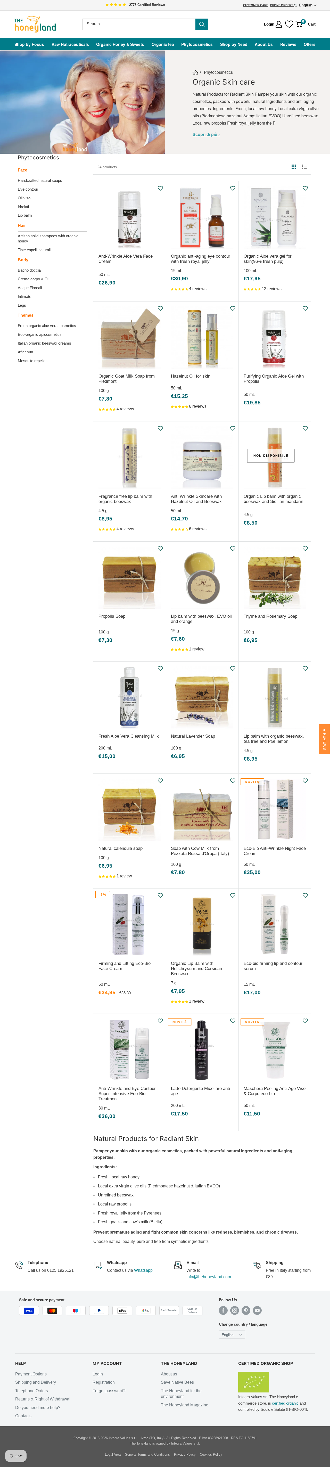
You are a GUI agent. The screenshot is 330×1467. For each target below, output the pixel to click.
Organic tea (163, 44)
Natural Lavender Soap (193, 736)
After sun (25, 352)
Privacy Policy (185, 1454)
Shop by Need (234, 44)
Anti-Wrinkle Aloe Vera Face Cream (125, 259)
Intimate (24, 296)
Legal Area (113, 1454)
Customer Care (255, 5)
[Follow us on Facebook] (223, 1310)
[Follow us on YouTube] (257, 1310)
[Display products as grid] (294, 167)
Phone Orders (282, 5)
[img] (116, 5)
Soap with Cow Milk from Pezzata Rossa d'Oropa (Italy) (200, 851)
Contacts (23, 1416)
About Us (264, 44)
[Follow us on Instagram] (234, 1310)
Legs (22, 305)
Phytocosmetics (197, 44)
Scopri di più (206, 134)
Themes (26, 315)
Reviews (288, 44)
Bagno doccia (29, 270)
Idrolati (23, 207)
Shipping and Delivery (35, 1382)
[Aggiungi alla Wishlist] (160, 188)
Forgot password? (109, 1391)
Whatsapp (143, 1270)
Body (23, 260)
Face (22, 170)
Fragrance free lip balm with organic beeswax (125, 499)
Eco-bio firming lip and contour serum (273, 966)
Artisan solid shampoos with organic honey (48, 238)
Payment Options (31, 1374)
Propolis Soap (111, 616)
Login (98, 1374)
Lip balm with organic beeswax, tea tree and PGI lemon (274, 739)
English (228, 1335)
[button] (180, 289)
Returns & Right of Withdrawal (42, 1399)
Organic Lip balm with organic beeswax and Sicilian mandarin (273, 499)
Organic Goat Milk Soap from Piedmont (126, 379)
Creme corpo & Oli (33, 279)
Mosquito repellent (33, 360)
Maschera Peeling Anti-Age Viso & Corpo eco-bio (275, 1091)
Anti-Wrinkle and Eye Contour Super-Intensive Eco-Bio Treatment (127, 1093)
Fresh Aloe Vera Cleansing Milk (128, 736)
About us (169, 1374)
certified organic (285, 1403)
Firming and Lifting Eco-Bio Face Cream (124, 966)
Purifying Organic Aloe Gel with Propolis (274, 379)
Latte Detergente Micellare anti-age (201, 1091)
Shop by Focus (29, 44)
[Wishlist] (289, 24)
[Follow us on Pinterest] (246, 1310)
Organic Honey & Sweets (120, 44)
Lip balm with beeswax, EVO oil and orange (201, 619)
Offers (310, 44)
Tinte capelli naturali (34, 250)
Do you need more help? (37, 1407)
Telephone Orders (31, 1391)
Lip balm (25, 215)
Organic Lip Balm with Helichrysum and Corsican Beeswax (196, 968)
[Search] (201, 24)
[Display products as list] (304, 167)
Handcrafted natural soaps (40, 180)
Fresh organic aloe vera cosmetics (47, 325)
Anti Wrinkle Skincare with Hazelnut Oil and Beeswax (196, 499)
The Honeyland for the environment (181, 1394)
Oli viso (24, 198)
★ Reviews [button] (324, 739)
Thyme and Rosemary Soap (270, 616)
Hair (22, 225)
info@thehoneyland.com (208, 1277)
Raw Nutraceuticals (70, 44)
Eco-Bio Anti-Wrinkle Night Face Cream (275, 851)
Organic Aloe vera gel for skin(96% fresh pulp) (268, 259)
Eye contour (28, 189)
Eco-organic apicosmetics (40, 334)
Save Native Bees (177, 1382)
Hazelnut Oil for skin (190, 376)
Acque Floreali (30, 288)
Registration (104, 1382)
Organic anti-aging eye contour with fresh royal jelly (200, 259)
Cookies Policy (211, 1454)
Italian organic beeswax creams (44, 343)
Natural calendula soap (120, 848)
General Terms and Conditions (147, 1454)
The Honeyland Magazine (184, 1405)
